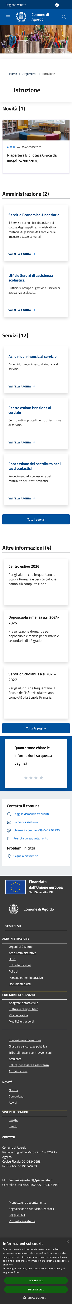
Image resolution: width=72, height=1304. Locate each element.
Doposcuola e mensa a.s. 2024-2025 (33, 620)
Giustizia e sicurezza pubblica (28, 1046)
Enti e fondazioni (20, 965)
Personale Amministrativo (26, 977)
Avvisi (11, 147)
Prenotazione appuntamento (27, 1202)
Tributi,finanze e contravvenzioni (30, 1052)
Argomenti (29, 73)
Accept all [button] (36, 1280)
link (18, 1272)
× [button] (67, 1241)
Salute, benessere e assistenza (29, 1065)
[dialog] (36, 1271)
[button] (36, 1298)
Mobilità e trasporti (21, 1021)
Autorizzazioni (18, 1071)
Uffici (12, 959)
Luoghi (13, 1120)
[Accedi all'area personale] (57, 4)
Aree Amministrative (22, 952)
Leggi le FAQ (17, 1215)
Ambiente (15, 1058)
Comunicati (16, 1096)
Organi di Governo (20, 946)
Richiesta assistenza (22, 1221)
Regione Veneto (16, 4)
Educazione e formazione (25, 1040)
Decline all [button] (36, 1289)
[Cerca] (64, 17)
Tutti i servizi (36, 519)
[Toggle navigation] (7, 16)
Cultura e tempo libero (23, 1009)
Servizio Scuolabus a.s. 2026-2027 (32, 677)
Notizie (13, 1090)
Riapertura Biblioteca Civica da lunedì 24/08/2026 (32, 158)
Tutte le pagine (36, 728)
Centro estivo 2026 (23, 566)
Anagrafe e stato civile (23, 1002)
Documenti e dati (20, 983)
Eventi (13, 1126)
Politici (13, 971)
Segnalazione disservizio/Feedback (31, 1208)
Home (13, 73)
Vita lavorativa (18, 1015)
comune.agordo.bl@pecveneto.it (31, 1180)
